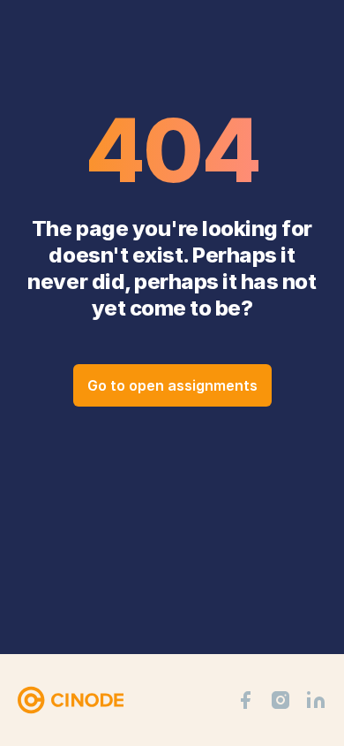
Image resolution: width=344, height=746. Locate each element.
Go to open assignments (172, 385)
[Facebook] (245, 700)
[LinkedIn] (315, 700)
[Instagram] (280, 700)
